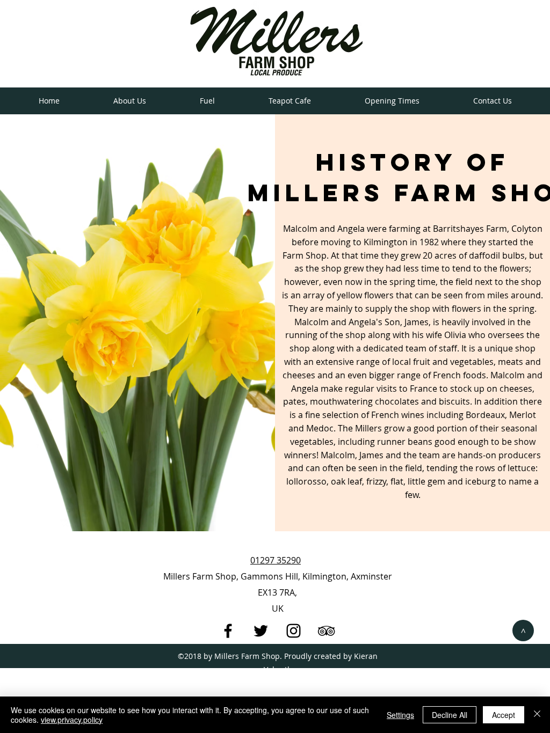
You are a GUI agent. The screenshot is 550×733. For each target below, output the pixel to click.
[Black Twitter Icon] (260, 630)
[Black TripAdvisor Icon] (326, 630)
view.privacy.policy (72, 719)
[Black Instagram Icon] (293, 630)
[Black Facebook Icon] (228, 630)
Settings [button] (400, 714)
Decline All (449, 714)
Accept (503, 714)
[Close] (537, 714)
